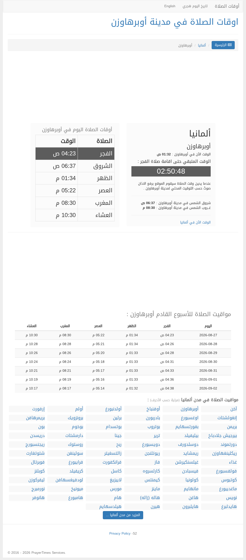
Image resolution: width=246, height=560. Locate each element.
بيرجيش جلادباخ (222, 435)
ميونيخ (77, 489)
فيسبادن (190, 471)
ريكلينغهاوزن (224, 453)
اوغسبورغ (189, 418)
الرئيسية (221, 45)
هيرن (155, 506)
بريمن (232, 427)
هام (118, 498)
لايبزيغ (116, 480)
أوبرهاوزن (189, 409)
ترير (157, 435)
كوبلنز (39, 471)
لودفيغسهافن (69, 480)
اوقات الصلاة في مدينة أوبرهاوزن (174, 22)
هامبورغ (75, 498)
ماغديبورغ (228, 489)
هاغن (193, 498)
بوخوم (77, 427)
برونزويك (75, 418)
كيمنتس (152, 480)
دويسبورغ (151, 444)
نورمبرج (38, 489)
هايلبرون (190, 506)
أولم (79, 409)
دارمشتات (74, 435)
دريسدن (37, 435)
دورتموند (229, 444)
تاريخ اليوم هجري (195, 6)
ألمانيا (202, 45)
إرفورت (38, 409)
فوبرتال (38, 462)
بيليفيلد (191, 435)
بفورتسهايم (186, 427)
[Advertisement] (123, 89)
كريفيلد (76, 471)
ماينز (156, 489)
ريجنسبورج (35, 444)
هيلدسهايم (110, 506)
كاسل (116, 471)
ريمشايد (190, 453)
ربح (119, 444)
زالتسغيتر (113, 453)
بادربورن (153, 418)
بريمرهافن (35, 418)
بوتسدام (114, 427)
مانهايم (191, 489)
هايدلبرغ (229, 506)
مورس (116, 489)
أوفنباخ (153, 409)
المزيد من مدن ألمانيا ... (123, 515)
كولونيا (191, 480)
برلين (117, 418)
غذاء (233, 462)
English (169, 6)
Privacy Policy (119, 533)
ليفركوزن (36, 480)
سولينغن (75, 453)
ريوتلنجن (152, 453)
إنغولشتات (227, 418)
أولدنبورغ (113, 409)
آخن (233, 409)
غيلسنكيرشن (186, 462)
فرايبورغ (75, 462)
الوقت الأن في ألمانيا (195, 222)
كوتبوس (229, 480)
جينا (118, 435)
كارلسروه (151, 471)
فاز (157, 462)
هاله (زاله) (150, 498)
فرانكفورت (112, 462)
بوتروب (154, 427)
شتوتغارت (35, 453)
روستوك (75, 444)
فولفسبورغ (226, 471)
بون (41, 427)
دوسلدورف (188, 444)
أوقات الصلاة (227, 6)
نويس (231, 498)
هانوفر (38, 498)
